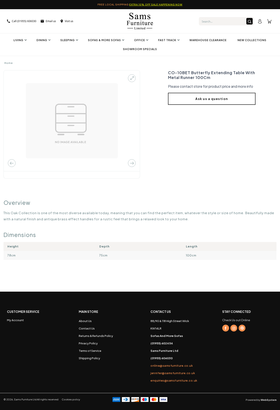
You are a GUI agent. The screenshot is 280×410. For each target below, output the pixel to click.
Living (18, 40)
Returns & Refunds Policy (96, 336)
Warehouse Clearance (208, 40)
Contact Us (87, 328)
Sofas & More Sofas (104, 40)
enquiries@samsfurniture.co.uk (173, 380)
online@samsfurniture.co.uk (171, 365)
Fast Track (167, 40)
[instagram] (233, 328)
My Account (15, 320)
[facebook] (225, 328)
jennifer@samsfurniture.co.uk (172, 373)
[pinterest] (241, 328)
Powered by (261, 399)
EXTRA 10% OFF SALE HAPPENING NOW (155, 4)
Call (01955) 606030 (24, 21)
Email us (51, 21)
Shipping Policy (89, 358)
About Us (85, 321)
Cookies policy (71, 399)
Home (8, 62)
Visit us (69, 21)
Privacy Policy (88, 343)
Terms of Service (90, 350)
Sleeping (67, 40)
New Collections (252, 40)
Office (139, 40)
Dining (42, 40)
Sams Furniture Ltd (25, 399)
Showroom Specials (140, 49)
